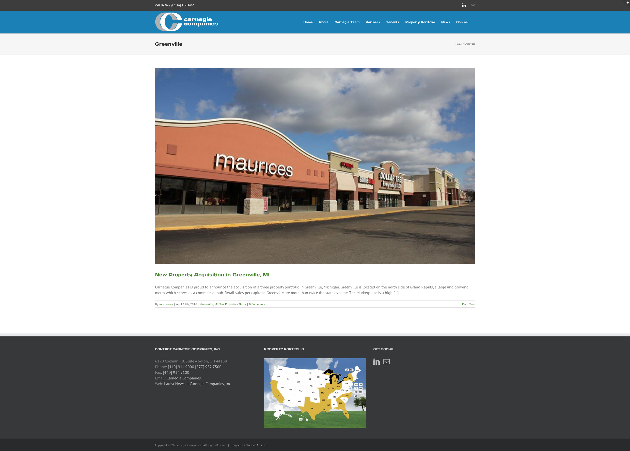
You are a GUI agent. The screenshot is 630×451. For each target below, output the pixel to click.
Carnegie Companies (184, 378)
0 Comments (257, 304)
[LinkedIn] (376, 361)
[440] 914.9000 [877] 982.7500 (194, 366)
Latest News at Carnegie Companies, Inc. (198, 383)
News (242, 304)
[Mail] (386, 361)
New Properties (228, 304)
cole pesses (166, 304)
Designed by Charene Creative (248, 445)
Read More (468, 304)
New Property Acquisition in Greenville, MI (212, 274)
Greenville (206, 304)
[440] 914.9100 (176, 372)
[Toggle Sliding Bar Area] (625, 4)
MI (216, 304)
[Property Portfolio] (315, 393)
